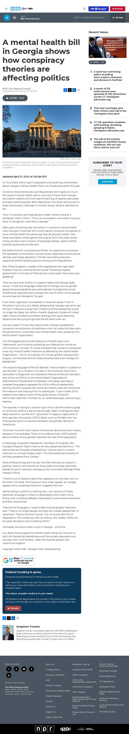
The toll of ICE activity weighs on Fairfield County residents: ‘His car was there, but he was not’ (110, 143)
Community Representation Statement (84, 681)
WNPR (17, 692)
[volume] (14, 18)
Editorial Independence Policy (109, 693)
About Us (50, 664)
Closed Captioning (107, 676)
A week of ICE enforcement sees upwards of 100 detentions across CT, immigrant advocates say (110, 94)
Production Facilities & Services (109, 699)
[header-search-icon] (84, 9)
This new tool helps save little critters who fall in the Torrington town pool (110, 111)
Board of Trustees (53, 686)
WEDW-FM (9, 692)
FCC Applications (106, 682)
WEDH (7, 689)
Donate (119, 9)
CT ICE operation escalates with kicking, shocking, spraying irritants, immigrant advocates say (110, 126)
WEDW (20, 689)
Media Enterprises (54, 696)
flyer (29, 305)
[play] (7, 17)
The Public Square (107, 712)
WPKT (23, 692)
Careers (49, 702)
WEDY (26, 689)
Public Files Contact (12, 694)
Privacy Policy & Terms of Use (83, 713)
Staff (48, 680)
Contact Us (51, 707)
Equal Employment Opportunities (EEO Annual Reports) (84, 699)
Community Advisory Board (58, 691)
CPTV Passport (79, 692)
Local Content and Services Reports (111, 706)
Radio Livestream (80, 675)
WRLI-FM (30, 692)
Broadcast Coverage (108, 671)
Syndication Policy (107, 687)
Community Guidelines (82, 687)
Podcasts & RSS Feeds (82, 670)
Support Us (51, 712)
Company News (53, 670)
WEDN (13, 689)
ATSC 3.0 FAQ (26, 694)
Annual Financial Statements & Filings (108, 665)
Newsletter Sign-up (81, 664)
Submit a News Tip (54, 717)
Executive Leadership (55, 675)
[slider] (18, 17)
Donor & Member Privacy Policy (83, 707)
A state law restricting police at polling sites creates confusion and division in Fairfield (108, 76)
